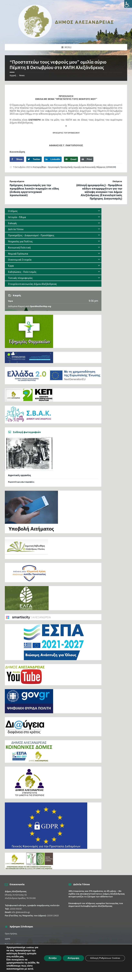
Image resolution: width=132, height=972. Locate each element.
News (22, 75)
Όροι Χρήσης (11, 933)
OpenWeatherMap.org (40, 306)
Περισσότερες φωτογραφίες (21, 482)
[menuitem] (53, 211)
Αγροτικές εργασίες (19, 475)
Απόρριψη (73, 958)
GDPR (7, 938)
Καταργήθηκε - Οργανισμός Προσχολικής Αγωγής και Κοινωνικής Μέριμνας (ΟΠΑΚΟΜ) (74, 167)
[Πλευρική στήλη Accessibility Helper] (128, 4)
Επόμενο (117, 181)
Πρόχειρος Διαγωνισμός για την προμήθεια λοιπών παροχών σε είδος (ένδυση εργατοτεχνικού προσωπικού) (34, 190)
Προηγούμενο (17, 181)
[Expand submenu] (99, 211)
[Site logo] (66, 37)
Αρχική (13, 75)
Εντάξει (53, 958)
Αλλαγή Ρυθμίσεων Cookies (105, 958)
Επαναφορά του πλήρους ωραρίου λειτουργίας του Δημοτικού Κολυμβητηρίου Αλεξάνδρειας (95, 904)
